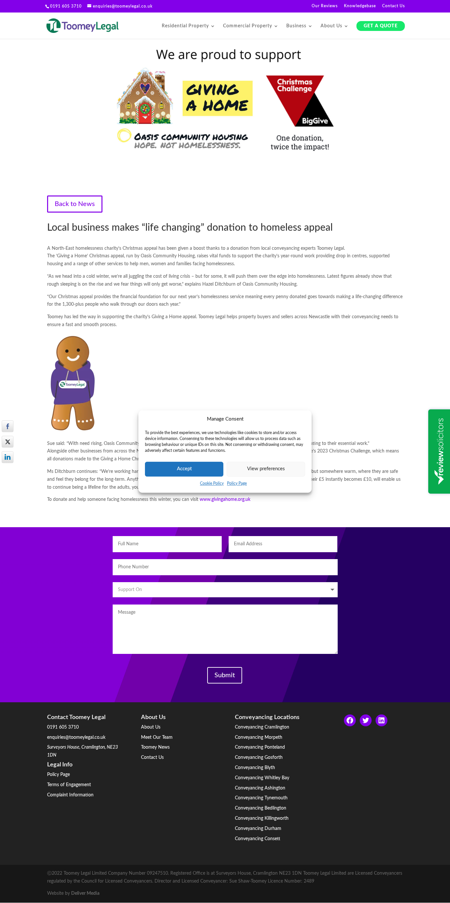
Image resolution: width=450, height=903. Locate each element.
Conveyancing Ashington (260, 788)
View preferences (266, 469)
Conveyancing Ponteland (260, 747)
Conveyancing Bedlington (260, 808)
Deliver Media (85, 893)
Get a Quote (381, 26)
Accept (184, 469)
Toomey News (155, 747)
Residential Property (185, 26)
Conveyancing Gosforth (259, 757)
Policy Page (237, 483)
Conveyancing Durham (258, 828)
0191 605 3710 (63, 727)
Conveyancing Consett (257, 839)
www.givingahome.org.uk (225, 499)
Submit (224, 675)
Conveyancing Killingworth (262, 818)
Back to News (75, 204)
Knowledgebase (360, 6)
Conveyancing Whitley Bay (262, 778)
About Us (331, 26)
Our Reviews (325, 6)
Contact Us (393, 6)
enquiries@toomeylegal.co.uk (76, 737)
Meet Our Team (157, 737)
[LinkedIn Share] (8, 457)
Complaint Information (70, 795)
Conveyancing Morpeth (258, 737)
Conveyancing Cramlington (262, 727)
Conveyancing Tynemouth (261, 798)
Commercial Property (247, 26)
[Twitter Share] (8, 442)
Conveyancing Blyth (255, 767)
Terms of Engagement (69, 785)
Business (296, 26)
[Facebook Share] (8, 426)
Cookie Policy (212, 483)
